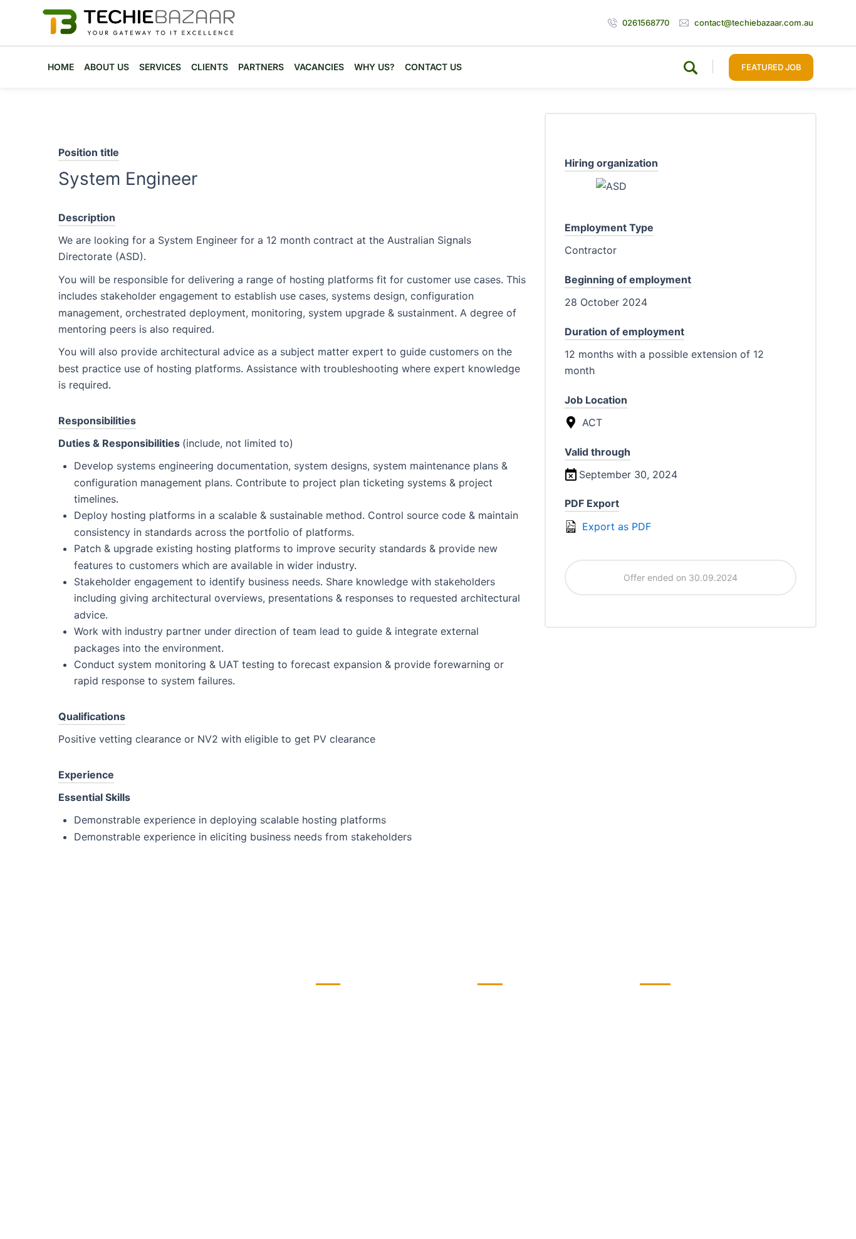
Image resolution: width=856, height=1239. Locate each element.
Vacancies (319, 66)
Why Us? (374, 66)
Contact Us (433, 66)
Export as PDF (615, 526)
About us (106, 66)
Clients (209, 66)
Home (61, 66)
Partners (261, 66)
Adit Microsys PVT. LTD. (763, 1206)
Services (160, 66)
